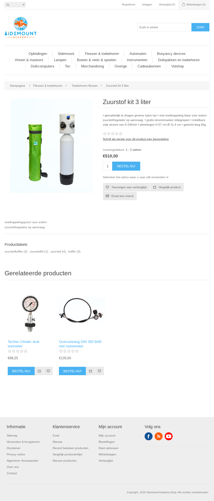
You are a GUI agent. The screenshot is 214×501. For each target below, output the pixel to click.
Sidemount (66, 54)
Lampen (60, 60)
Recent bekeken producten (70, 448)
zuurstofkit (36, 251)
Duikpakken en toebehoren (179, 60)
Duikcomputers (42, 66)
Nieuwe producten (65, 460)
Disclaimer (13, 448)
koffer (72, 251)
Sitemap (12, 435)
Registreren (128, 4)
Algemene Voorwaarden (22, 460)
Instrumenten (137, 60)
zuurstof (56, 251)
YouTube (169, 436)
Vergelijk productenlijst (67, 454)
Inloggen (147, 4)
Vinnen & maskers (29, 60)
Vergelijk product (170, 187)
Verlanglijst (106, 460)
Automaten (138, 54)
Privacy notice (16, 454)
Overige (121, 66)
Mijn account (107, 435)
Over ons (13, 467)
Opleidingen (38, 54)
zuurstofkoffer (14, 251)
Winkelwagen (107, 454)
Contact (12, 473)
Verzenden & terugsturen (23, 441)
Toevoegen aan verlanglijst (129, 187)
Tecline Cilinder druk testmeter (23, 344)
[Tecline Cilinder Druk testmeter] (30, 311)
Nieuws (57, 441)
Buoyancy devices (171, 54)
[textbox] (164, 27)
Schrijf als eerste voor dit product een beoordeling (136, 139)
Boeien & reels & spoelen (96, 60)
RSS (159, 436)
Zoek (200, 27)
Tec (67, 66)
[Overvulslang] (81, 311)
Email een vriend (122, 196)
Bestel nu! (126, 166)
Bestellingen (107, 441)
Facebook (149, 436)
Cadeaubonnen (149, 66)
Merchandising (92, 66)
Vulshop (177, 66)
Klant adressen (108, 448)
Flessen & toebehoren (102, 54)
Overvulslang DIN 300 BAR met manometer (80, 344)
